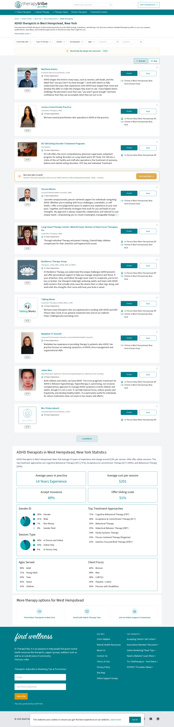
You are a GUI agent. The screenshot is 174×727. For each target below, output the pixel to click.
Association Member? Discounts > (143, 644)
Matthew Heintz (49, 69)
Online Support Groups (107, 678)
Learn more (115, 719)
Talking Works (48, 299)
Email (129, 73)
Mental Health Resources (109, 644)
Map (155, 61)
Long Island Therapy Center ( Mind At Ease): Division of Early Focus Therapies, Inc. (79, 228)
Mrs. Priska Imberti (50, 408)
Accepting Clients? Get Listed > (141, 639)
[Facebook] (150, 718)
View (148, 73)
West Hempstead (50, 19)
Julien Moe (46, 370)
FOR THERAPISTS (147, 4)
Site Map (101, 672)
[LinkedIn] (157, 718)
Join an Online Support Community (135, 617)
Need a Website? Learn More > (141, 656)
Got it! (135, 719)
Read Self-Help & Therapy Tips (87, 617)
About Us (101, 650)
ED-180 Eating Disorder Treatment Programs (63, 143)
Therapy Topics (61, 12)
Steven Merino (48, 189)
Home (17, 19)
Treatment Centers (98, 12)
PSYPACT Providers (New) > (140, 667)
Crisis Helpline (103, 639)
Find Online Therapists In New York (39, 617)
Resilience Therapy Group (54, 261)
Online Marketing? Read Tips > (141, 650)
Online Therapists (79, 12)
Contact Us (102, 656)
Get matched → (146, 176)
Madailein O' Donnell (51, 333)
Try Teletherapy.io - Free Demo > (142, 661)
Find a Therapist (24, 12)
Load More (87, 438)
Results (142, 61)
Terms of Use (103, 661)
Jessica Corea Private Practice (56, 107)
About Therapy (42, 12)
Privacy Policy (103, 667)
